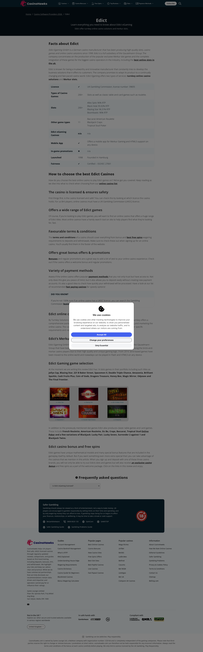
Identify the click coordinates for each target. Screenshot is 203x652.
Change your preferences (101, 340)
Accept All (101, 334)
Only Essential (101, 345)
